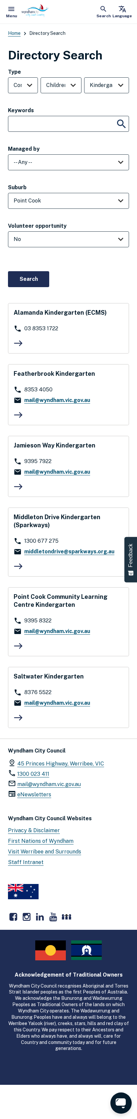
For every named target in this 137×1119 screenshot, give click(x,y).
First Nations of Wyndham (40, 841)
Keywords (21, 110)
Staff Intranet (26, 862)
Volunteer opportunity (37, 226)
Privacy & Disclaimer (34, 830)
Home (14, 33)
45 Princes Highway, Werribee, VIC (60, 763)
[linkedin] (40, 917)
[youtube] (53, 917)
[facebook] (13, 917)
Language (122, 11)
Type (14, 72)
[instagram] (26, 917)
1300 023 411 (33, 774)
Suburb (17, 187)
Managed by (24, 149)
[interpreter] (66, 917)
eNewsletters (34, 794)
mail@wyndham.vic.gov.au (49, 784)
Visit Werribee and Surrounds (44, 851)
